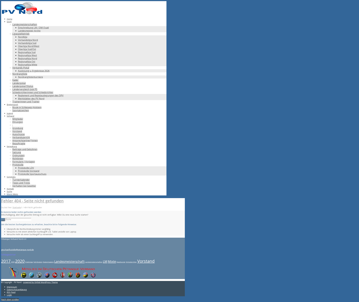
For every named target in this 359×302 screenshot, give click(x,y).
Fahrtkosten (38, 262)
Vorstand (146, 261)
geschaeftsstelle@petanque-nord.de (17, 249)
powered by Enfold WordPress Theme (40, 282)
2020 (20, 261)
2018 (13, 262)
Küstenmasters (48, 262)
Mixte (112, 261)
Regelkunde (121, 262)
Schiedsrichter (131, 262)
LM (105, 261)
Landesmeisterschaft (69, 261)
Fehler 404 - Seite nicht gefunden (32, 200)
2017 (6, 261)
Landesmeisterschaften (93, 262)
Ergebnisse (29, 262)
